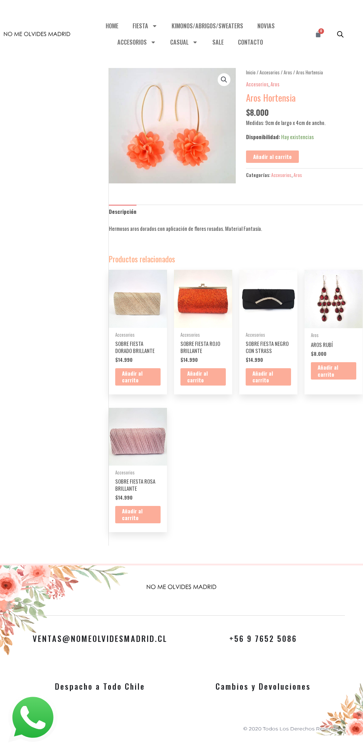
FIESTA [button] (140, 25)
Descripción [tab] (122, 211)
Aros (288, 72)
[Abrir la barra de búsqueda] (340, 34)
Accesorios (269, 72)
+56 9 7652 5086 (263, 638)
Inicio (251, 72)
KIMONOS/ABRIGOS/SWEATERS (207, 25)
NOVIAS (266, 25)
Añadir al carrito (272, 156)
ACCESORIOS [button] (132, 42)
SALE (218, 42)
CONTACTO (250, 42)
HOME (112, 25)
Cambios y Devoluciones (263, 686)
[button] (224, 79)
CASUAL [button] (179, 42)
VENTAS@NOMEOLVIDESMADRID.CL (100, 638)
